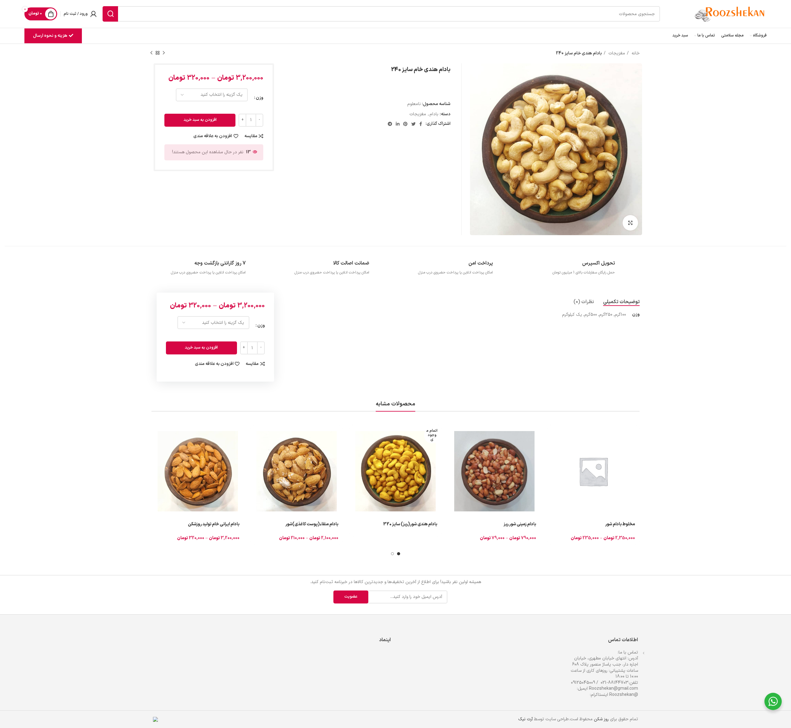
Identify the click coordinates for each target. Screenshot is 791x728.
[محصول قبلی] (164, 53)
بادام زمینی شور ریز (520, 524)
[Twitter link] (413, 124)
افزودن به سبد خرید (200, 120)
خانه (635, 53)
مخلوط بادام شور (620, 524)
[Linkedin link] (397, 124)
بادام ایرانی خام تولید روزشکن (213, 524)
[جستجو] (110, 14)
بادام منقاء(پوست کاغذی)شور (312, 524)
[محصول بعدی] (151, 53)
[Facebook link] (420, 124)
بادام (433, 114)
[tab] (621, 302)
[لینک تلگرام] (390, 124)
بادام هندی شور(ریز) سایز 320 (410, 524)
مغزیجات (616, 53)
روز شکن (601, 719)
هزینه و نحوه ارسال (50, 35)
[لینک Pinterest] (405, 124)
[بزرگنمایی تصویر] (630, 223)
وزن (259, 98)
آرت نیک (525, 719)
